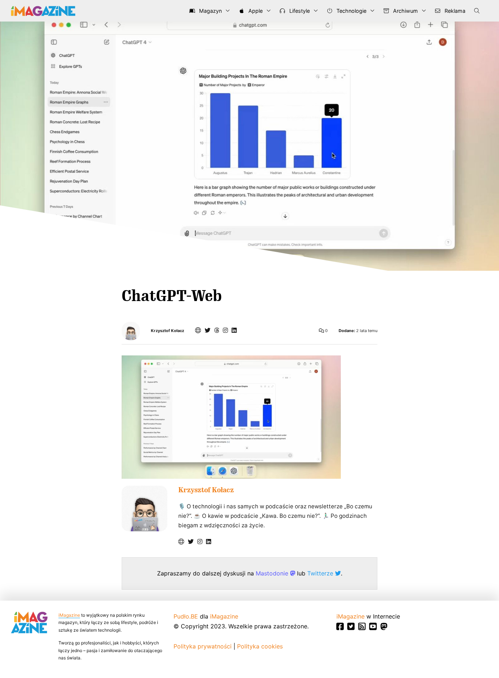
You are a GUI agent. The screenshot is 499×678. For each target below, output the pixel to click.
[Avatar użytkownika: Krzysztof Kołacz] (144, 508)
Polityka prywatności (203, 646)
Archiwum (405, 11)
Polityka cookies (260, 646)
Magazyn (210, 11)
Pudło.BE (186, 616)
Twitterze (321, 573)
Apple (255, 11)
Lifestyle (299, 11)
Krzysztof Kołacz (167, 330)
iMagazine (69, 615)
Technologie (350, 11)
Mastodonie (273, 573)
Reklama (454, 11)
